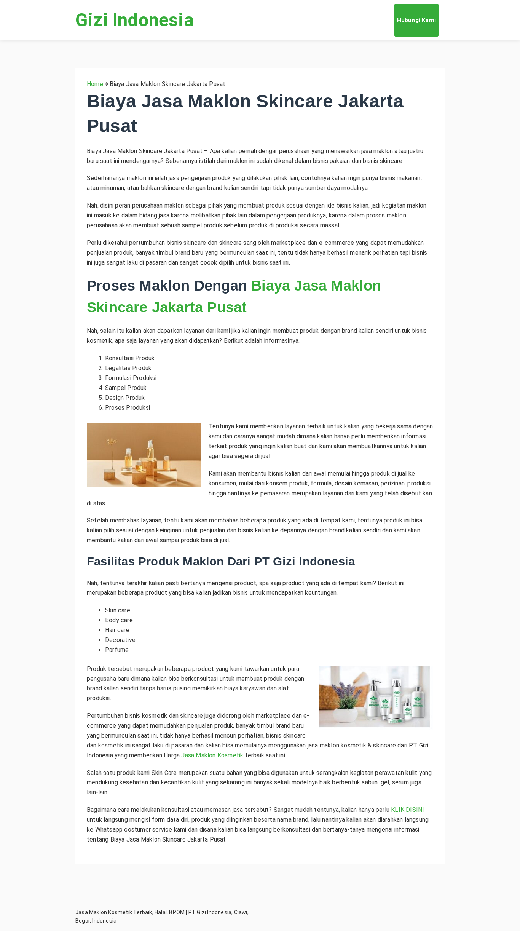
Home (95, 84)
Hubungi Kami (416, 20)
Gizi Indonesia (134, 20)
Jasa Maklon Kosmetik (212, 755)
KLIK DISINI (407, 809)
